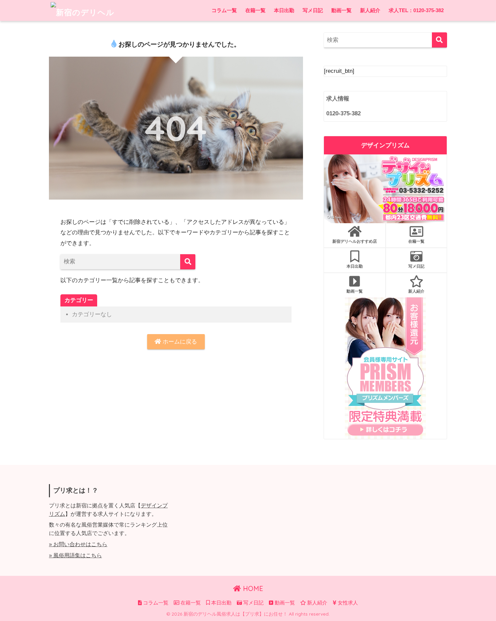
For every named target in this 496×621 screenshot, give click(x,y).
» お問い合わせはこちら (78, 544)
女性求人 (347, 602)
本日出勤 (284, 10)
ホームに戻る (179, 341)
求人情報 (337, 98)
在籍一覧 (255, 10)
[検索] (187, 261)
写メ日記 (313, 10)
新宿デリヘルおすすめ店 (354, 241)
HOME (252, 588)
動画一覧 (341, 10)
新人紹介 (370, 10)
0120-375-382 (343, 113)
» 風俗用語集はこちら (75, 555)
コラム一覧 (224, 10)
